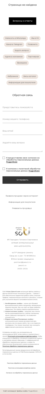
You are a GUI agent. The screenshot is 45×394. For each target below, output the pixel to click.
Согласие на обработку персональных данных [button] (22, 373)
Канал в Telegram (14, 44)
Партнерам (33, 56)
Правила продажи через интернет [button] (22, 196)
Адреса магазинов (13, 56)
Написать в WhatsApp (15, 38)
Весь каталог (30, 76)
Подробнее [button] (11, 162)
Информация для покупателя (21, 82)
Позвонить (33, 44)
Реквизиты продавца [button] (22, 208)
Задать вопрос (22, 50)
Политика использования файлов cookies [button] (22, 368)
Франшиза (22, 63)
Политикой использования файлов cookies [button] (22, 336)
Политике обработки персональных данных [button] (17, 346)
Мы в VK (35, 38)
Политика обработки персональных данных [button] (22, 363)
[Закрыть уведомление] (43, 390)
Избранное (13, 76)
